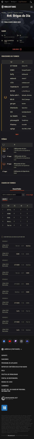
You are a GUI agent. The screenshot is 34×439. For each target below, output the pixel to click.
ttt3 (11, 112)
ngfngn (12, 129)
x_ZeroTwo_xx (26, 91)
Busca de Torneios (18, 12)
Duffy (12, 74)
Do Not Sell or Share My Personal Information (13, 390)
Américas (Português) (12, 349)
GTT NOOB (13, 66)
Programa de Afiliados (9, 363)
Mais (17, 134)
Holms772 (24, 66)
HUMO (12, 70)
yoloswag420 (14, 120)
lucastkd (24, 124)
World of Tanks (8, 6)
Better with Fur (15, 95)
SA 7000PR (13, 116)
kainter (24, 103)
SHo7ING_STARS (26, 128)
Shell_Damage (26, 99)
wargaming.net (9, 398)
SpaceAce (24, 108)
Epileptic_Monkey (27, 95)
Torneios (9, 12)
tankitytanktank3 (26, 112)
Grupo (4, 199)
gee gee (12, 104)
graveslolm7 (25, 87)
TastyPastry (25, 120)
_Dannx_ (24, 116)
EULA (3, 370)
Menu (31, 6)
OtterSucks (14, 108)
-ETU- (12, 83)
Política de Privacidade (9, 374)
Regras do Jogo (6, 382)
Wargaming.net (11, 435)
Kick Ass (9, 221)
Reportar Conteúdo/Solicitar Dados (14, 367)
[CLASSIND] (4, 408)
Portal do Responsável (9, 378)
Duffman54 (25, 74)
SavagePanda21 (26, 70)
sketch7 (24, 78)
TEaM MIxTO (14, 87)
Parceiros (4, 359)
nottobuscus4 (25, 82)
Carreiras (5, 386)
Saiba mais (16, 49)
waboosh (13, 78)
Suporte (4, 355)
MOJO (12, 99)
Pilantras (13, 124)
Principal (3, 12)
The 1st (9, 225)
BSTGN (12, 91)
